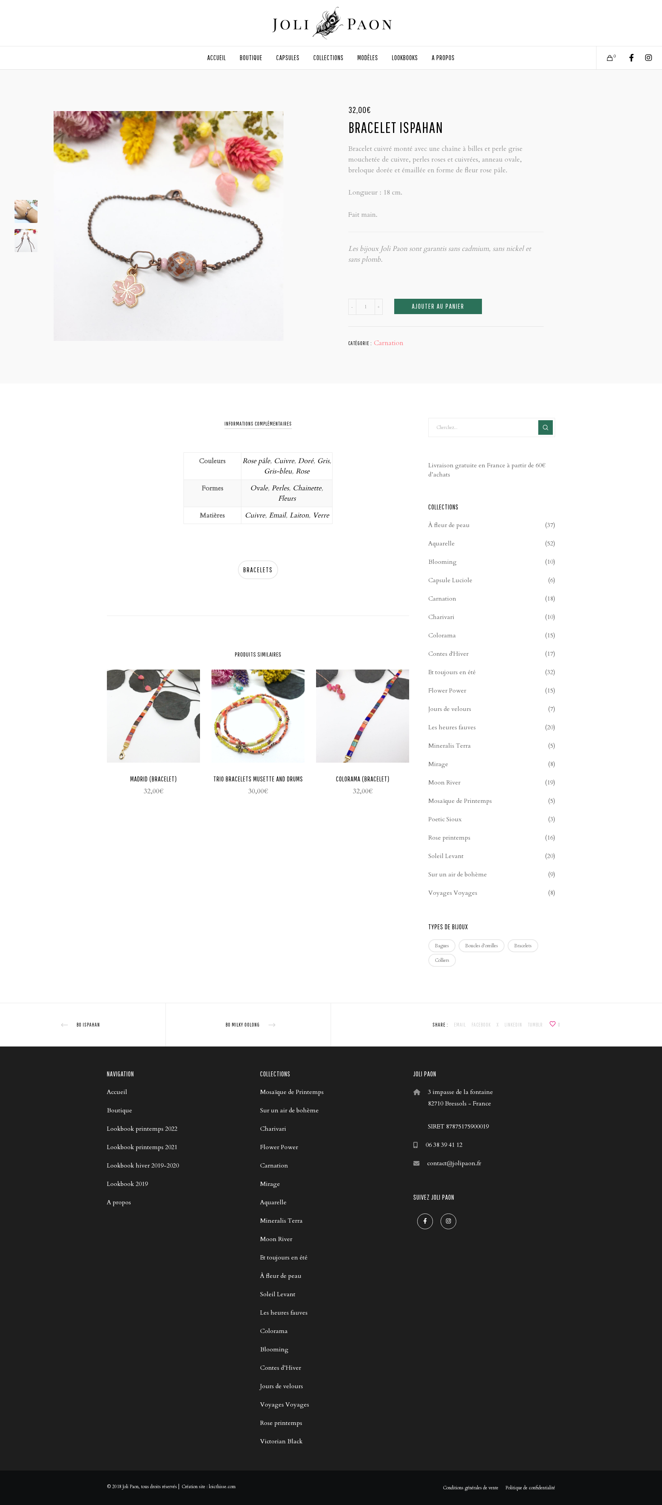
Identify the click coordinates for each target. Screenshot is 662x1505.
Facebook (481, 1025)
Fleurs (287, 498)
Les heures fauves (452, 727)
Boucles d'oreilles (481, 946)
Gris (323, 461)
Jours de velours (449, 709)
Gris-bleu (278, 471)
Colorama (442, 635)
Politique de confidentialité (530, 1488)
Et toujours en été (452, 672)
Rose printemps (449, 838)
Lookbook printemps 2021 (142, 1147)
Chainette (307, 488)
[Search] (545, 427)
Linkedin (513, 1025)
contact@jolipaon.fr (454, 1163)
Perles (280, 488)
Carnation (388, 343)
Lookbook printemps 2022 (142, 1129)
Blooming (442, 562)
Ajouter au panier (438, 306)
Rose (303, 471)
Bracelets (258, 570)
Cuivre (284, 461)
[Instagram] (643, 57)
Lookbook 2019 (127, 1184)
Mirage (438, 764)
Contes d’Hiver (280, 1368)
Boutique (119, 1110)
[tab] (258, 423)
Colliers (442, 960)
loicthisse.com (222, 1487)
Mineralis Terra (449, 746)
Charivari (441, 617)
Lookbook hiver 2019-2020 (143, 1165)
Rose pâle (256, 461)
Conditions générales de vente (470, 1488)
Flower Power (447, 690)
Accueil (117, 1092)
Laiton (299, 515)
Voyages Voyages (452, 893)
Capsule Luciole (450, 580)
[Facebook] (626, 57)
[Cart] (605, 57)
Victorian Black (281, 1441)
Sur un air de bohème (457, 874)
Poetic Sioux (445, 819)
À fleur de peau (449, 525)
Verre (321, 515)
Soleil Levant (446, 856)
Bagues (442, 946)
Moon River (444, 782)
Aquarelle (441, 543)
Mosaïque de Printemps (460, 801)
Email (277, 515)
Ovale (259, 488)
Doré (305, 461)
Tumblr (535, 1025)
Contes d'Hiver (448, 654)
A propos (119, 1202)
